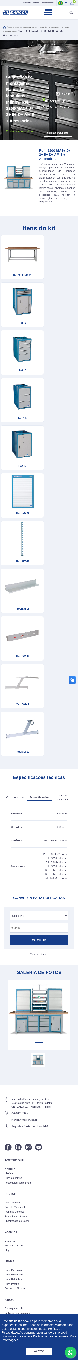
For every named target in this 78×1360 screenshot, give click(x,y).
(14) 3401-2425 (19, 1113)
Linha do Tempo (13, 1178)
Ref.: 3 (22, 418)
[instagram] (28, 1147)
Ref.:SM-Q (22, 608)
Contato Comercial (15, 1207)
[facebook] (8, 1147)
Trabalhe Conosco (47, 3)
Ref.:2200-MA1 (22, 275)
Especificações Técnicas (56, 107)
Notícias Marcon (14, 1245)
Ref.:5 (22, 370)
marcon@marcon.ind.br (24, 1119)
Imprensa (10, 1241)
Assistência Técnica (16, 1216)
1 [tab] (39, 1042)
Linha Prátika (12, 1284)
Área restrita (27, 3)
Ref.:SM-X (22, 561)
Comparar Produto (56, 100)
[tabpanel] (39, 1011)
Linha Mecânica (14, 27)
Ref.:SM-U (22, 704)
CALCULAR (39, 940)
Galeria (66, 94)
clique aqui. (27, 1340)
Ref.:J (22, 322)
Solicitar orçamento (57, 132)
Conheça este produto (19, 131)
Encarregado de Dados (17, 1220)
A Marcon (10, 1168)
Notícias (36, 3)
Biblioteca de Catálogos (17, 1313)
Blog (7, 1250)
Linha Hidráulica (13, 1279)
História (9, 1173)
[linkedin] (18, 1147)
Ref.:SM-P (22, 656)
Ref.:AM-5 (22, 513)
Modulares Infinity (30, 27)
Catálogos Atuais (14, 1308)
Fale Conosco (12, 1202)
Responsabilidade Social (18, 1182)
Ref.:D (22, 465)
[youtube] (38, 1147)
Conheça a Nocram (15, 1288)
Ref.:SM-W (22, 751)
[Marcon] (15, 12)
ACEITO (39, 1351)
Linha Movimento (14, 1274)
